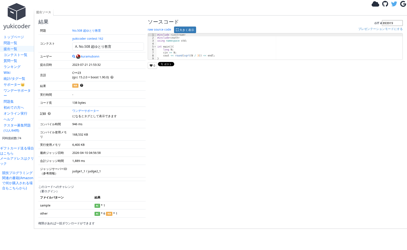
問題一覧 (10, 43)
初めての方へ (14, 107)
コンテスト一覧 (15, 54)
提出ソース (43, 12)
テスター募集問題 (17, 127)
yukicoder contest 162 (87, 39)
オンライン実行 (15, 113)
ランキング (12, 66)
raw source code (159, 29)
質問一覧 (10, 60)
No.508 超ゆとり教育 (86, 30)
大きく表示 (186, 30)
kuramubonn (90, 56)
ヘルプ (9, 119)
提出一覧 (10, 48)
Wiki (7, 72)
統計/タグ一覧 (14, 78)
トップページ (14, 37)
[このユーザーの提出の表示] (73, 56)
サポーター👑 (14, 84)
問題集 (9, 101)
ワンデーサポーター (17, 93)
